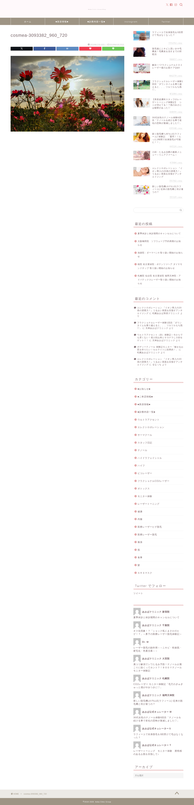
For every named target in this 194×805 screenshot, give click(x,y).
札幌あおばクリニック (148, 352)
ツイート (138, 593)
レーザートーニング (150, 504)
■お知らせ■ (144, 389)
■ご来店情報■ (145, 396)
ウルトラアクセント (148, 419)
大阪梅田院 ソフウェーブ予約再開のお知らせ (159, 243)
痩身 (140, 542)
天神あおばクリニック (157, 328)
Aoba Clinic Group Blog (97, 9)
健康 (140, 511)
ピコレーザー (145, 473)
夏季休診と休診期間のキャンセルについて (159, 233)
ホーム (27, 21)
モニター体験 (145, 496)
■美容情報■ (62, 21)
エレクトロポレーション (151, 427)
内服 (140, 519)
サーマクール (145, 435)
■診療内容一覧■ (96, 21)
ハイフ (141, 465)
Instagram (130, 21)
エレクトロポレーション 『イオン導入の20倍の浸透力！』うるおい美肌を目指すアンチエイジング (160, 310)
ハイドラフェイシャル (150, 458)
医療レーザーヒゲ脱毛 (150, 527)
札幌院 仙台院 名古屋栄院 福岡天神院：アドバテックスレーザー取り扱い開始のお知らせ (159, 280)
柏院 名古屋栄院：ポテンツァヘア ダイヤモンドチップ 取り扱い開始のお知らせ (160, 266)
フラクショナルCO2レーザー (153, 481)
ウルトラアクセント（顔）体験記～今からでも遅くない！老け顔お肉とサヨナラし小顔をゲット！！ (160, 338)
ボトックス (144, 488)
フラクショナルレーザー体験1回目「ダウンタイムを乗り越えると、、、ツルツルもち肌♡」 (160, 325)
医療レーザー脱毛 (147, 534)
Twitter (166, 21)
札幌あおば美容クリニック (166, 313)
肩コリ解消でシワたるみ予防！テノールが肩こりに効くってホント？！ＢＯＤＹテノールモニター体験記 (157, 667)
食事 (140, 557)
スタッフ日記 (145, 442)
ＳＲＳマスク (145, 573)
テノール (142, 450)
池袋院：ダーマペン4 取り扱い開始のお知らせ (160, 255)
